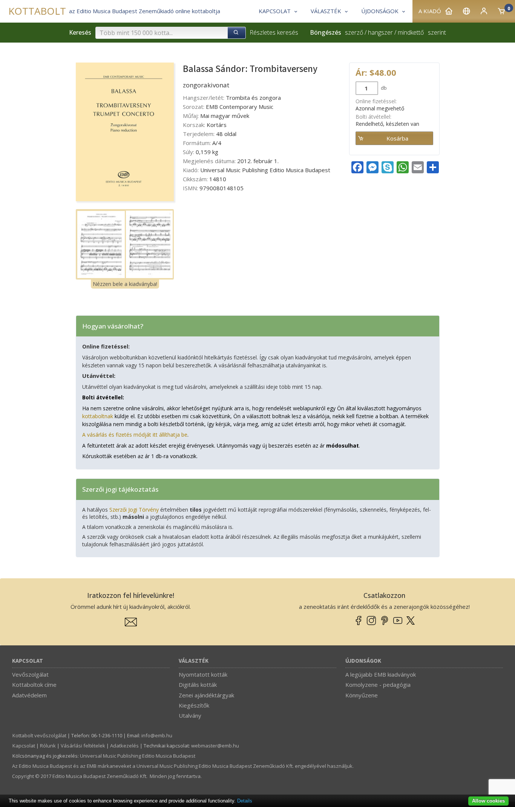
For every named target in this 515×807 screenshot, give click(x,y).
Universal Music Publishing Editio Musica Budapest (137, 755)
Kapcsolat (27, 661)
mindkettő (411, 32)
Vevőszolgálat (30, 674)
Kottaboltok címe (34, 684)
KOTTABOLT (37, 11)
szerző (354, 32)
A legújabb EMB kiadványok (380, 674)
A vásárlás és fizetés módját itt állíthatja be (134, 434)
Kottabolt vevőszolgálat (39, 735)
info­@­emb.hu (156, 735)
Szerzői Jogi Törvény (134, 509)
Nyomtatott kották (203, 674)
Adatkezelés (124, 745)
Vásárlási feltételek (83, 745)
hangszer (380, 32)
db (383, 87)
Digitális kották (198, 684)
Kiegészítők (194, 705)
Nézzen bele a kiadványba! (125, 283)
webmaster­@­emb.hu (215, 745)
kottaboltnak (97, 416)
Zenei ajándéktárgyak (206, 695)
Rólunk (48, 745)
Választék (193, 661)
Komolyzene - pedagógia (378, 684)
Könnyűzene (361, 695)
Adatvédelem (29, 695)
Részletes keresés (274, 32)
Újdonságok (363, 661)
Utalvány (190, 715)
